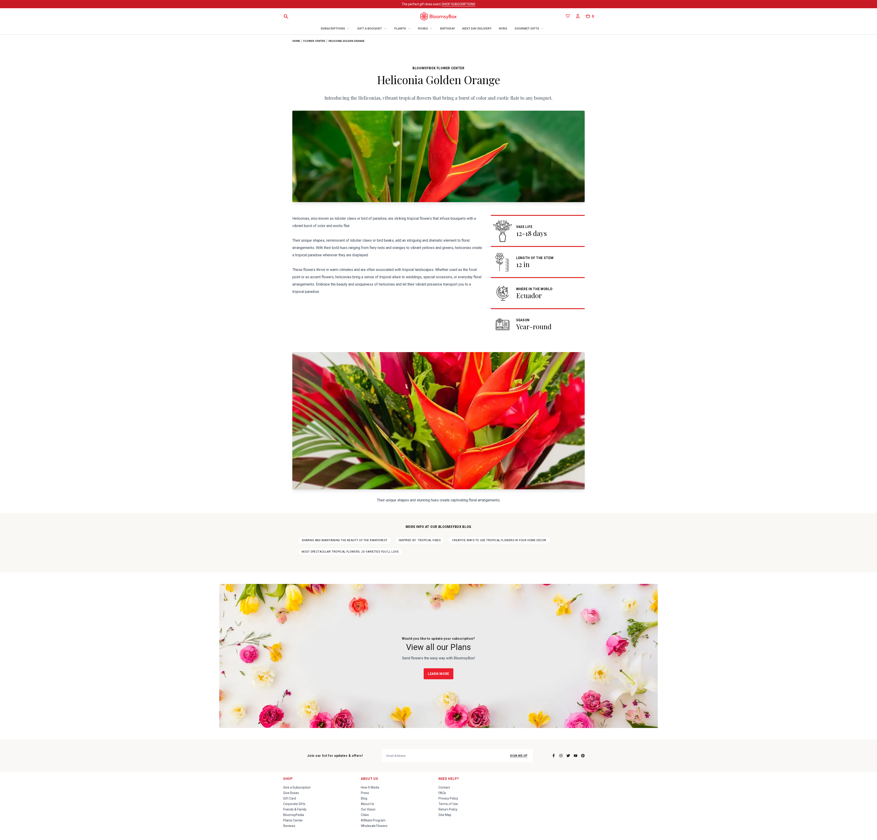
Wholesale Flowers (374, 826)
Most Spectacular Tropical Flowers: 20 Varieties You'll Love (350, 551)
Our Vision (368, 809)
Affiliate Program (373, 820)
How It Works (370, 787)
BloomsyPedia (293, 815)
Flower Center (314, 41)
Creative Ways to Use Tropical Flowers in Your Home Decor (499, 540)
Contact (444, 787)
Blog (364, 798)
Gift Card (289, 798)
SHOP (288, 779)
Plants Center (293, 820)
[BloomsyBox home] (438, 16)
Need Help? (448, 779)
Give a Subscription (297, 787)
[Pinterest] (583, 755)
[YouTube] (575, 755)
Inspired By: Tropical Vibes (420, 540)
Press (365, 793)
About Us (369, 779)
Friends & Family (294, 809)
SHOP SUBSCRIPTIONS (458, 4)
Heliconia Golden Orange (346, 41)
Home (296, 41)
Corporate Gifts (294, 804)
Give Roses (291, 793)
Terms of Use (448, 804)
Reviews (289, 826)
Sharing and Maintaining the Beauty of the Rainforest (344, 540)
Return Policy (447, 809)
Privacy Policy (448, 798)
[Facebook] (553, 755)
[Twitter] (568, 755)
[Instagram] (561, 755)
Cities (365, 815)
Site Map (444, 815)
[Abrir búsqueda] (286, 16)
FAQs (442, 793)
